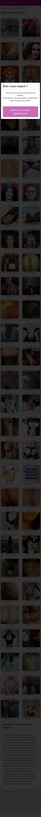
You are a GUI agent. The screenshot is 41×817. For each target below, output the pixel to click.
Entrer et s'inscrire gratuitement (20, 112)
